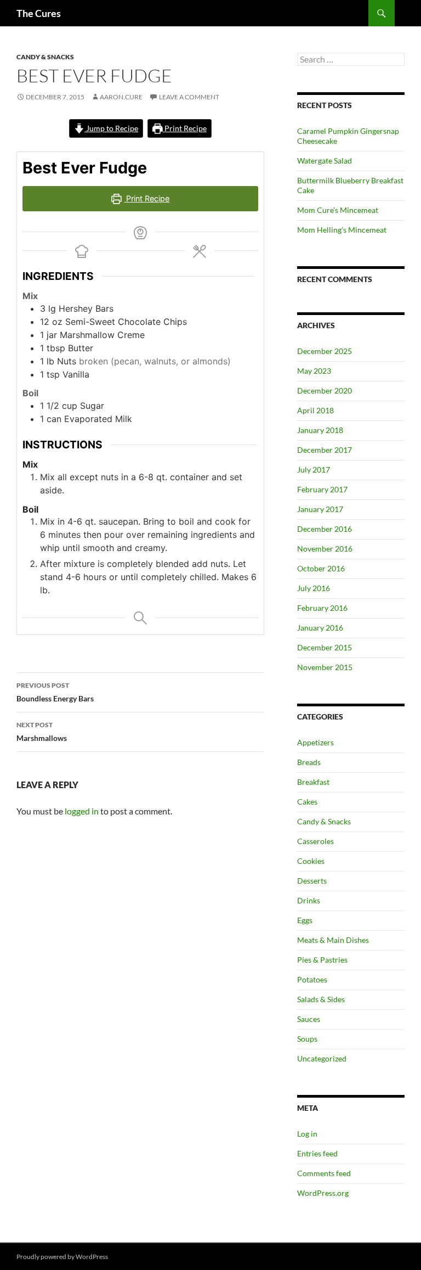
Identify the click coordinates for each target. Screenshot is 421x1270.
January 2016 (320, 627)
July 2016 (313, 588)
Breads (309, 762)
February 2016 (322, 607)
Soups (307, 1038)
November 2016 (324, 548)
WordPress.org (323, 1193)
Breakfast (313, 781)
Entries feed (317, 1153)
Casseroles (315, 841)
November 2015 (324, 667)
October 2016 (321, 568)
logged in (82, 811)
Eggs (304, 920)
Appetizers (315, 742)
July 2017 (313, 469)
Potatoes (312, 979)
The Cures (38, 13)
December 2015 (324, 647)
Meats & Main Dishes (333, 940)
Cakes (307, 801)
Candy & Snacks (45, 57)
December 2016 (324, 528)
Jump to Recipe (111, 128)
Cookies (311, 861)
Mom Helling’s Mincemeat (341, 229)
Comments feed (324, 1173)
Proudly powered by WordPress (62, 1256)
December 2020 (324, 390)
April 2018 (315, 410)
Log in (307, 1133)
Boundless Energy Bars (55, 692)
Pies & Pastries (322, 959)
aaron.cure (121, 97)
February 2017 (322, 489)
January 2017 (320, 509)
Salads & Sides (321, 999)
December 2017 (324, 449)
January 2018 (320, 430)
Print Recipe (185, 128)
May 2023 (314, 370)
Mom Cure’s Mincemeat (337, 210)
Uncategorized (321, 1058)
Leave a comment (189, 97)
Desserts (312, 880)
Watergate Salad (324, 160)
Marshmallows (41, 732)
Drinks (308, 900)
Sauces (308, 1019)
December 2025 (324, 351)
